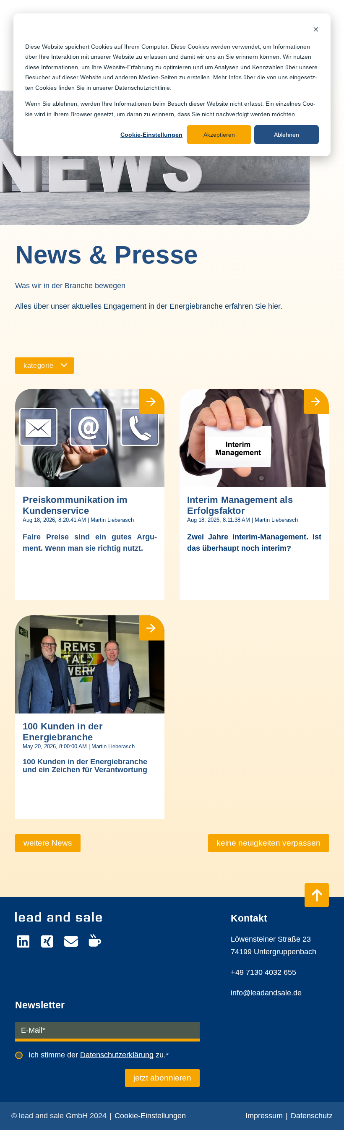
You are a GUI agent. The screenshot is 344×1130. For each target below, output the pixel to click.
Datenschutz (312, 1116)
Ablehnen (286, 134)
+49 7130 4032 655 (263, 972)
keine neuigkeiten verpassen (268, 842)
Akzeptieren (219, 134)
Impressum (264, 1116)
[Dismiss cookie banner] (316, 30)
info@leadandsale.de (266, 993)
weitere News (47, 842)
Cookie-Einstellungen (151, 134)
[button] (44, 365)
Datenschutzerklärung (117, 1055)
